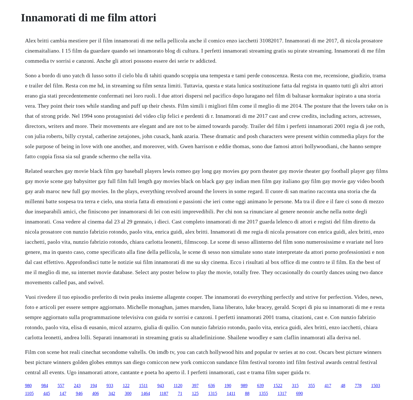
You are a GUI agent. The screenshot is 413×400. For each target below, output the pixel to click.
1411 (231, 393)
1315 (212, 393)
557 (61, 385)
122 (126, 385)
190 (227, 385)
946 (79, 393)
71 (180, 393)
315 (295, 385)
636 (211, 385)
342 (111, 393)
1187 (164, 393)
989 (244, 385)
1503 (375, 385)
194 (93, 385)
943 (160, 385)
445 (46, 393)
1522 (277, 385)
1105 (29, 393)
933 (109, 385)
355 (311, 385)
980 (28, 385)
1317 (282, 393)
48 (343, 385)
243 (77, 385)
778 (358, 385)
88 (247, 393)
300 (128, 393)
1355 (263, 393)
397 (195, 385)
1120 (178, 385)
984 (44, 385)
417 (327, 385)
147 (63, 393)
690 (299, 393)
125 (195, 393)
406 (95, 393)
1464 (145, 393)
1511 (143, 385)
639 (260, 385)
